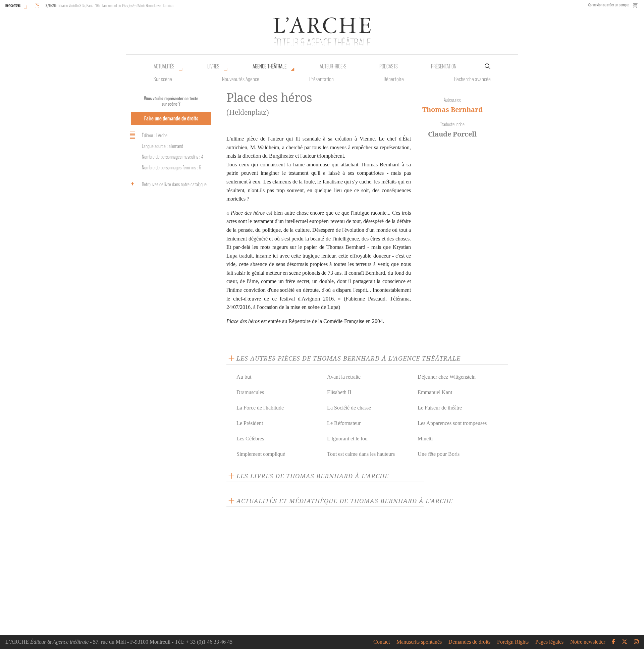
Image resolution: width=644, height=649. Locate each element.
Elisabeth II (339, 392)
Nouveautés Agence (240, 79)
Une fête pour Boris (439, 454)
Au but (243, 377)
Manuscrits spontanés (419, 642)
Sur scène (163, 79)
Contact (381, 642)
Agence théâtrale (269, 66)
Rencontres (12, 5)
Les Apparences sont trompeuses (452, 423)
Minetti (425, 438)
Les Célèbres (250, 438)
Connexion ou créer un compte (608, 4)
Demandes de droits (469, 642)
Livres (213, 66)
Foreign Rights (513, 642)
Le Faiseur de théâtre (440, 408)
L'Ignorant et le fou (347, 438)
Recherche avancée (472, 79)
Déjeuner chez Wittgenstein (447, 377)
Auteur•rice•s (333, 66)
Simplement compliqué (260, 454)
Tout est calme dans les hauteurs (361, 454)
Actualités (164, 66)
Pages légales (549, 642)
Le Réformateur (344, 423)
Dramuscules (250, 392)
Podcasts (388, 66)
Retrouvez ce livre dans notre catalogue (174, 184)
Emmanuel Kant (435, 392)
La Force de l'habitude (260, 408)
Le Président (249, 423)
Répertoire (394, 79)
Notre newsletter (587, 642)
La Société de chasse (349, 408)
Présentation (321, 79)
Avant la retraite (344, 377)
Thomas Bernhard (452, 109)
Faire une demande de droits (171, 118)
